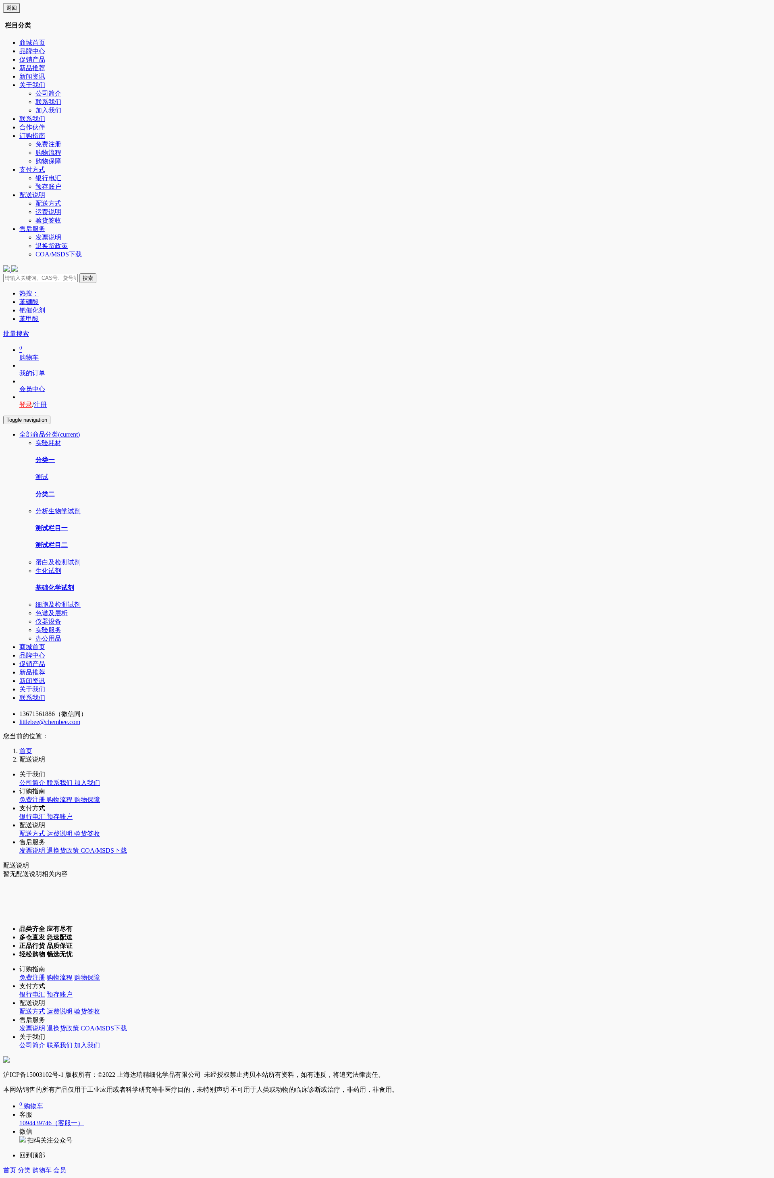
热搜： (29, 293)
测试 (41, 476)
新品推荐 (32, 68)
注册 (40, 404)
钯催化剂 (32, 310)
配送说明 (32, 194)
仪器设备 (48, 621)
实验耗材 (48, 442)
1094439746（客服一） (51, 1123)
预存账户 (48, 186)
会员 (59, 1170)
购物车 (42, 1170)
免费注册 (48, 144)
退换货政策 (51, 245)
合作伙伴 (32, 127)
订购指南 (32, 135)
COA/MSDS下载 (58, 254)
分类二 (45, 494)
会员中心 (32, 388)
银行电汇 (48, 178)
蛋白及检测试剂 (58, 562)
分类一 (45, 459)
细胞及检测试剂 (58, 604)
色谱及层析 (51, 613)
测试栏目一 (51, 527)
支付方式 (32, 169)
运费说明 (48, 211)
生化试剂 (48, 570)
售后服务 (32, 228)
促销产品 (32, 59)
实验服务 (48, 629)
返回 (11, 8)
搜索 (88, 278)
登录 (25, 404)
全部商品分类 (49, 434)
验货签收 (48, 220)
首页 (10, 1170)
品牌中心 (32, 51)
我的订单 (32, 373)
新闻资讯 (32, 76)
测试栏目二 (51, 544)
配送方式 (48, 203)
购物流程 (48, 152)
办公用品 (48, 638)
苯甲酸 (29, 318)
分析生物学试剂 (58, 511)
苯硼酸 (29, 301)
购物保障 (48, 161)
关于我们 (32, 84)
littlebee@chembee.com (49, 721)
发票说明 (48, 237)
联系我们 (48, 101)
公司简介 (48, 93)
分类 (25, 1170)
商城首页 (32, 42)
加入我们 (48, 110)
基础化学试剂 (54, 587)
